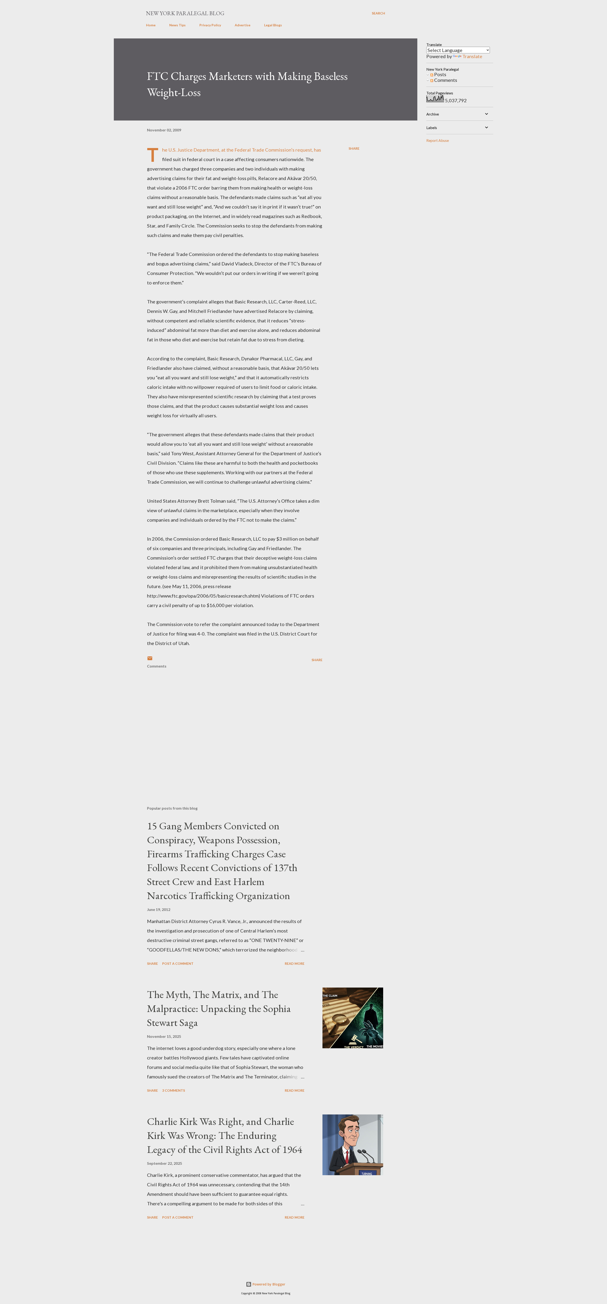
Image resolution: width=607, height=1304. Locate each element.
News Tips (177, 25)
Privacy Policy (210, 25)
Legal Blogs (273, 25)
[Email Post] (150, 660)
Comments (445, 80)
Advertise (242, 25)
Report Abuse (437, 140)
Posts (439, 74)
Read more (294, 963)
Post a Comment (177, 963)
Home (151, 25)
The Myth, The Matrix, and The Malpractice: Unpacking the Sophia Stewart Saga (219, 1008)
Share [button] (354, 148)
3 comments (173, 1090)
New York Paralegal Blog (185, 13)
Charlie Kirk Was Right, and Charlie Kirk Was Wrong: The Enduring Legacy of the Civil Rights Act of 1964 (224, 1135)
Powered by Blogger (268, 1284)
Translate (472, 56)
